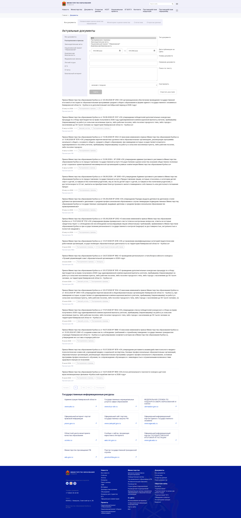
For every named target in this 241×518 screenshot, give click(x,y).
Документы (88, 9)
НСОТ (107, 9)
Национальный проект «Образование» (108, 506)
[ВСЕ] (123, 38)
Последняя (100, 388)
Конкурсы (100, 261)
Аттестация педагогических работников (109, 247)
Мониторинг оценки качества (118, 22)
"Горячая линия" (160, 488)
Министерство (76, 9)
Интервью (104, 487)
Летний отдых (70, 62)
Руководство (132, 484)
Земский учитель (84, 128)
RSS (129, 509)
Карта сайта (132, 507)
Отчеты (67, 70)
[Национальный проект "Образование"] (123, 44)
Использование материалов (137, 500)
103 (88, 388)
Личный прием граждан (162, 499)
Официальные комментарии (110, 499)
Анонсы (103, 477)
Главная (64, 15)
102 (83, 388)
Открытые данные (99, 10)
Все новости (105, 473)
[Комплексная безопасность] (123, 46)
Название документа (167, 62)
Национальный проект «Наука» (111, 509)
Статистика (138, 22)
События (104, 475)
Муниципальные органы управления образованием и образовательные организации (140, 492)
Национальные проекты (117, 10)
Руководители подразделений (138, 488)
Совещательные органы (136, 477)
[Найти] (172, 3)
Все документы (70, 22)
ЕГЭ (66, 66)
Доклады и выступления (109, 489)
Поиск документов (161, 480)
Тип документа (164, 37)
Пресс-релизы (106, 482)
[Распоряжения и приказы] (123, 40)
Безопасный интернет (73, 73)
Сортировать (164, 84)
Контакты (137, 9)
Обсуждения (105, 492)
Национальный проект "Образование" (73, 49)
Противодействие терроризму (166, 10)
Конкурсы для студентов (109, 494)
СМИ (102, 484)
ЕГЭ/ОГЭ (128, 9)
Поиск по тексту (165, 68)
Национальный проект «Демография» (108, 512)
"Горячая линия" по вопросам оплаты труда (164, 491)
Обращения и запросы (162, 497)
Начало (66, 388)
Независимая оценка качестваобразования (91, 22)
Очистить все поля (167, 92)
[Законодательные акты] (123, 42)
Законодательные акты (73, 44)
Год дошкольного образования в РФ (140, 479)
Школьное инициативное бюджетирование (136, 473)
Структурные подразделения (138, 486)
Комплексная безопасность (70, 54)
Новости (65, 9)
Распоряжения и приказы (74, 40)
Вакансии (158, 502)
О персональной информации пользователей (137, 503)
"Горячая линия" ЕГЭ (161, 495)
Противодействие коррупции (150, 10)
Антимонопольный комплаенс (137, 481)
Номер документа (166, 56)
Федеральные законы (73, 59)
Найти (95, 92)
